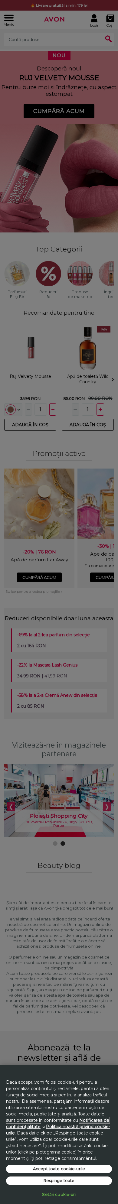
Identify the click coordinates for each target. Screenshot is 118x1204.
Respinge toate (59, 1180)
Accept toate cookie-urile (59, 1168)
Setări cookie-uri (59, 1194)
